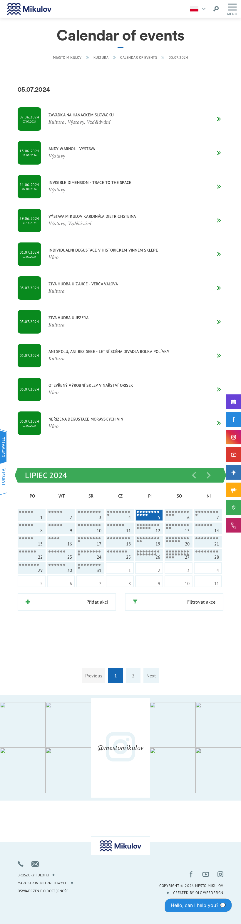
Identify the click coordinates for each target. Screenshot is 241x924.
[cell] (32, 515)
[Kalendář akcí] (233, 401)
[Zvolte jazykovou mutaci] (199, 9)
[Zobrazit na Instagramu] (23, 725)
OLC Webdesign (209, 892)
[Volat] (20, 863)
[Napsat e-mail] (35, 863)
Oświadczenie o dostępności (43, 891)
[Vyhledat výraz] (216, 9)
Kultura (101, 57)
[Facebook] (233, 419)
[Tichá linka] (233, 525)
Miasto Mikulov (67, 57)
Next (151, 676)
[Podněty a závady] (233, 507)
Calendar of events (138, 57)
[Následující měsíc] (208, 475)
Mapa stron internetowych (43, 883)
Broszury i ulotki (33, 875)
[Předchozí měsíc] (194, 475)
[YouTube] (233, 454)
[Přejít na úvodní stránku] (29, 9)
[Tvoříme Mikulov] (233, 472)
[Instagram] (233, 437)
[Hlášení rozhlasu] (233, 490)
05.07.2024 (178, 57)
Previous (93, 676)
